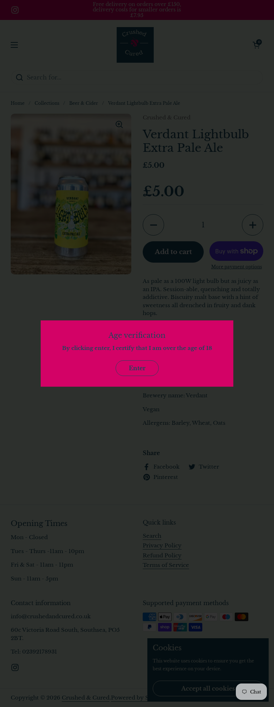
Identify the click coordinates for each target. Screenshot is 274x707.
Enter (137, 368)
